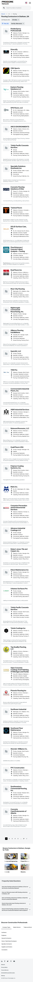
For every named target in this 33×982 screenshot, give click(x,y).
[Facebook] (4, 961)
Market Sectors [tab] (17, 927)
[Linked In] (1, 961)
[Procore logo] (7, 2)
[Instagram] (11, 961)
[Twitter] (7, 961)
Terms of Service (4, 970)
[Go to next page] (26, 838)
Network (5, 4)
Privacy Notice (4, 967)
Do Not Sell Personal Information (8, 972)
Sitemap (3, 975)
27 (23, 838)
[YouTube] (14, 961)
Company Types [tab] (6, 927)
